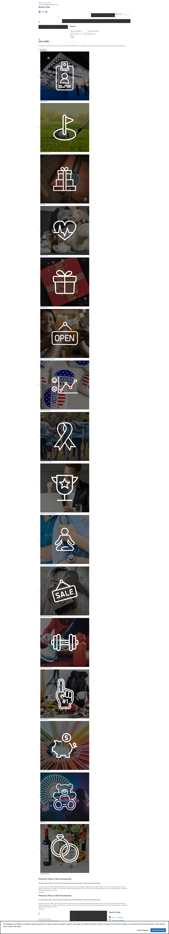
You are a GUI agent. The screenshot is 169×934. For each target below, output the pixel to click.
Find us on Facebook (117, 917)
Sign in (95, 15)
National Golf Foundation (47, 887)
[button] (118, 14)
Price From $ (79, 34)
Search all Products (93, 31)
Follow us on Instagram (118, 920)
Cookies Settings (142, 930)
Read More (43, 50)
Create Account (109, 15)
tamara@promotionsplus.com (50, 4)
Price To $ (93, 34)
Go (72, 37)
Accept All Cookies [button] (158, 930)
